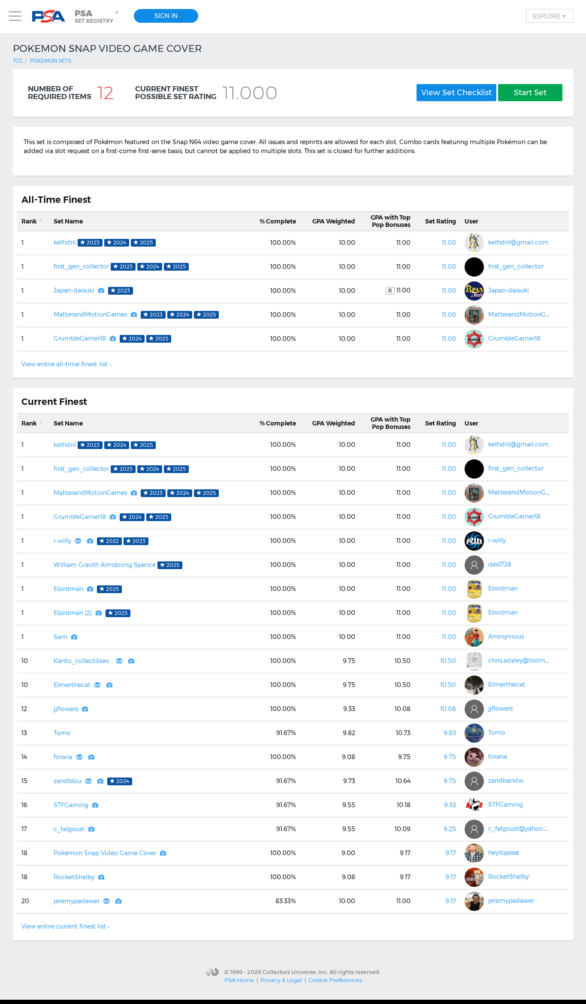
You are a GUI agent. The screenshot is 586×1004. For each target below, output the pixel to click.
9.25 (450, 829)
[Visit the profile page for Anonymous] (474, 637)
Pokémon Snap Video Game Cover (105, 853)
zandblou (68, 781)
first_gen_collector (81, 266)
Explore (549, 16)
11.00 (449, 243)
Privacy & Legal (281, 980)
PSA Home (239, 980)
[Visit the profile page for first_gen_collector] (474, 267)
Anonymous (506, 636)
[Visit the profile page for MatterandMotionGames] (474, 315)
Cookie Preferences (335, 980)
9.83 (450, 733)
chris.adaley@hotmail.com (527, 660)
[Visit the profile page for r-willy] (474, 541)
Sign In (166, 16)
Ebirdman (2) (73, 613)
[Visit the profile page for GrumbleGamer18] (474, 339)
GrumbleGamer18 (80, 338)
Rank (29, 221)
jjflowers (66, 709)
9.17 (450, 853)
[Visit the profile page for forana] (474, 757)
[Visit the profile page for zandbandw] (474, 781)
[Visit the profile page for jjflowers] (474, 709)
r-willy (62, 541)
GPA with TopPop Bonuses (391, 221)
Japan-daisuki (74, 290)
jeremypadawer (77, 901)
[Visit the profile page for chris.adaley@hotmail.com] (474, 661)
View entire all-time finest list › (66, 364)
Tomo (62, 733)
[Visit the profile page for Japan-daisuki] (474, 291)
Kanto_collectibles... (83, 661)
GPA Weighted (333, 221)
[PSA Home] (52, 16)
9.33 (450, 805)
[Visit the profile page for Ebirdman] (474, 589)
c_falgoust (69, 829)
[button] (97, 16)
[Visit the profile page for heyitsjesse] (474, 853)
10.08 (448, 709)
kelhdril (65, 242)
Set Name (68, 221)
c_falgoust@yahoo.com (523, 828)
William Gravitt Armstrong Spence (105, 565)
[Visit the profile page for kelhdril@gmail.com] (474, 243)
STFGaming (71, 805)
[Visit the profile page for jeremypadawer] (474, 901)
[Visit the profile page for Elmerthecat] (474, 685)
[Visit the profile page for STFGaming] (474, 805)
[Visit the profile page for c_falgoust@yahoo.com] (474, 829)
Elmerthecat (72, 685)
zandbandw (505, 780)
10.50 (448, 661)
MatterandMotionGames (90, 314)
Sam (60, 637)
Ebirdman (68, 589)
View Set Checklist (456, 92)
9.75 (450, 757)
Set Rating (440, 221)
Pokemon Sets (50, 60)
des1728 (499, 564)
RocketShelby (74, 877)
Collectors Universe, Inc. (295, 971)
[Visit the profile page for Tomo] (474, 733)
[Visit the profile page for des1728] (474, 565)
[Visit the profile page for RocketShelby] (474, 877)
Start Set (530, 92)
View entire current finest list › (65, 926)
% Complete (278, 221)
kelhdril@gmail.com (518, 242)
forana (63, 757)
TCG (18, 60)
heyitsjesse (503, 852)
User (471, 221)
